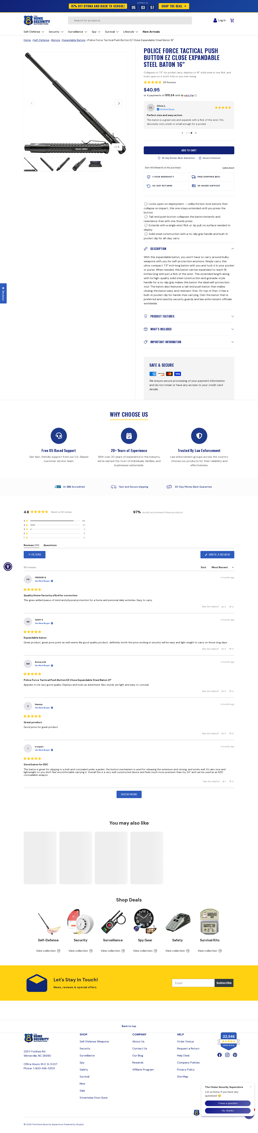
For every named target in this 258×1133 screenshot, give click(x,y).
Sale (82, 1094)
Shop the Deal (172, 6)
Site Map (182, 1080)
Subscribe (224, 987)
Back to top (129, 1030)
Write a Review (220, 559)
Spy (82, 1066)
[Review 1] (186, 136)
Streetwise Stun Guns (94, 1102)
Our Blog (137, 1059)
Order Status (185, 1045)
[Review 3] (191, 136)
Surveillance (113, 944)
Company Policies (188, 1066)
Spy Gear (145, 944)
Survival (84, 1080)
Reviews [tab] (31, 550)
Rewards (137, 1066)
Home (27, 40)
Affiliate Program (143, 1073)
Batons (56, 40)
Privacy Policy (186, 1073)
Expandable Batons (73, 40)
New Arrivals (151, 32)
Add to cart (189, 154)
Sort (204, 571)
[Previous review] (182, 137)
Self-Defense (41, 40)
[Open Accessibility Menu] (8, 566)
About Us (138, 1045)
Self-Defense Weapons (94, 1045)
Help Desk (183, 1059)
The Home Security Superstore (47, 1128)
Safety (177, 944)
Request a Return (188, 1052)
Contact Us (139, 1052)
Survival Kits (210, 944)
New (82, 1087)
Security (80, 944)
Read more (187, 127)
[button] (189, 82)
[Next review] (196, 137)
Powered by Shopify (74, 1128)
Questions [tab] (50, 550)
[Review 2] (189, 136)
